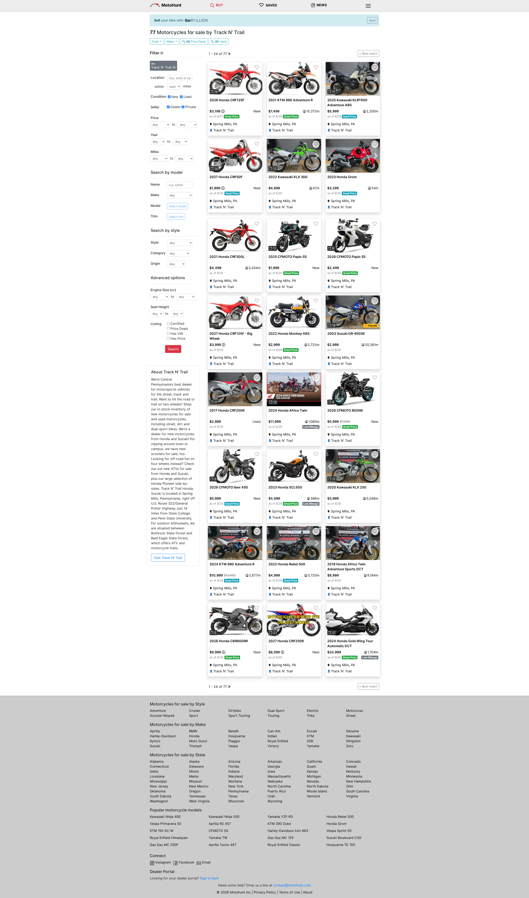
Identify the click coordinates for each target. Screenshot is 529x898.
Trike (311, 715)
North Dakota (317, 786)
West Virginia (199, 801)
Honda (194, 736)
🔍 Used (218, 41)
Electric (313, 711)
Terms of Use (289, 892)
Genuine (352, 731)
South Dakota (160, 796)
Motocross (354, 711)
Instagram (163, 862)
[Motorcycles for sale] (212, 5)
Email (206, 862)
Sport (193, 715)
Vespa (233, 746)
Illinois (194, 771)
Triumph (195, 746)
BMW (193, 731)
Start (372, 20)
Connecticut (159, 766)
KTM (310, 736)
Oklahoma (158, 791)
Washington (159, 801)
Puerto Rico (277, 791)
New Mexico (199, 786)
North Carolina (279, 786)
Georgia (274, 766)
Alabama (156, 761)
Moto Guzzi (198, 741)
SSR (310, 741)
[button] (212, 79)
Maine (193, 776)
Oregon (195, 791)
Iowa (271, 771)
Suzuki (155, 746)
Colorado (353, 761)
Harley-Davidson (163, 736)
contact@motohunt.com (292, 885)
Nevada (313, 781)
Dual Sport (276, 711)
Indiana (233, 771)
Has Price (177, 338)
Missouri (195, 781)
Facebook (186, 862)
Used (187, 97)
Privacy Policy (265, 892)
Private (190, 107)
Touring (273, 715)
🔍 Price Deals (194, 41)
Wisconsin (236, 801)
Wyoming (275, 801)
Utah (271, 796)
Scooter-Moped (162, 715)
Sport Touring (239, 715)
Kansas (312, 771)
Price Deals (179, 328)
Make (171, 41)
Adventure (158, 711)
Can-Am (274, 731)
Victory (273, 746)
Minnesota (354, 776)
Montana (235, 781)
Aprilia (155, 731)
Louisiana (157, 776)
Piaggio (234, 741)
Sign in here (209, 878)
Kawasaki (353, 736)
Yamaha (313, 746)
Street (351, 715)
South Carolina (357, 791)
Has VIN (176, 333)
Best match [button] (369, 53)
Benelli (233, 731)
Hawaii (351, 766)
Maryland (235, 776)
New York (236, 786)
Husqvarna (236, 736)
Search (173, 349)
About (307, 892)
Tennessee (197, 796)
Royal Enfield (278, 741)
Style (155, 41)
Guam (311, 766)
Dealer (175, 107)
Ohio (349, 786)
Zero (349, 746)
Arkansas (275, 761)
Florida (233, 766)
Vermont (313, 796)
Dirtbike (234, 711)
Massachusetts (279, 776)
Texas (232, 796)
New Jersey (159, 786)
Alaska (194, 761)
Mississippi (158, 781)
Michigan (314, 776)
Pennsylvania (238, 791)
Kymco (155, 741)
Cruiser (194, 711)
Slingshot (353, 741)
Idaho (154, 771)
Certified (177, 324)
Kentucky (353, 771)
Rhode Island (317, 791)
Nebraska (275, 781)
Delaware (196, 766)
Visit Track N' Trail (168, 558)
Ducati (312, 731)
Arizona (234, 761)
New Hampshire (358, 781)
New (174, 97)
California (314, 761)
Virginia (352, 796)
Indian (272, 736)
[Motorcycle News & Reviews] (313, 5)
